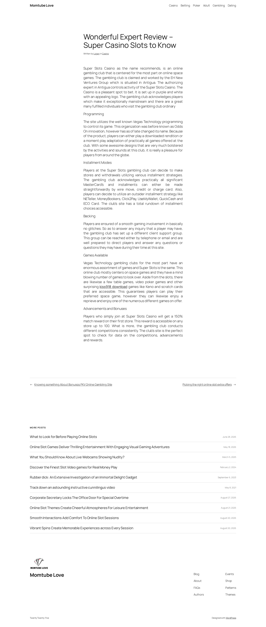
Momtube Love (41, 5)
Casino (105, 53)
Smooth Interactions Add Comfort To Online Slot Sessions (74, 518)
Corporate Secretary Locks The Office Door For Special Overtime (79, 498)
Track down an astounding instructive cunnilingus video (72, 487)
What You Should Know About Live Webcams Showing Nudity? (77, 457)
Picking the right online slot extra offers (207, 384)
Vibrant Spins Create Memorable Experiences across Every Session (81, 528)
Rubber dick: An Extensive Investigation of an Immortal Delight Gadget (83, 477)
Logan (97, 53)
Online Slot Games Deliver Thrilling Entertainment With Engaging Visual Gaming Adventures (100, 447)
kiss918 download (113, 286)
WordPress (231, 617)
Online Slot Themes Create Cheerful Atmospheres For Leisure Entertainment (89, 508)
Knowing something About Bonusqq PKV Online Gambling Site (73, 384)
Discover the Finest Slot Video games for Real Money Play (73, 467)
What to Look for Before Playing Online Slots (63, 437)
